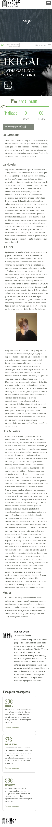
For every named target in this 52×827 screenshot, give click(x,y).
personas (8, 727)
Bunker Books (21, 631)
